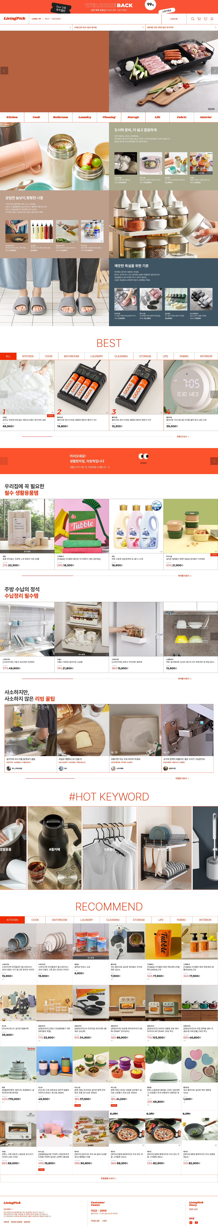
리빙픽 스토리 (193, 1209)
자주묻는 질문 (95, 1221)
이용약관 (6, 1222)
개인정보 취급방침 (16, 1222)
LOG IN (174, 19)
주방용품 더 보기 (107, 1178)
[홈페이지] (14, 19)
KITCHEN (27, 356)
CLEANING (121, 356)
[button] (4, 70)
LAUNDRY (96, 356)
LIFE (165, 356)
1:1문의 (104, 1221)
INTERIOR (206, 356)
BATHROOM (71, 356)
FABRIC (184, 356)
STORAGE (145, 356)
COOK (48, 356)
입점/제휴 (27, 1222)
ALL (8, 356)
